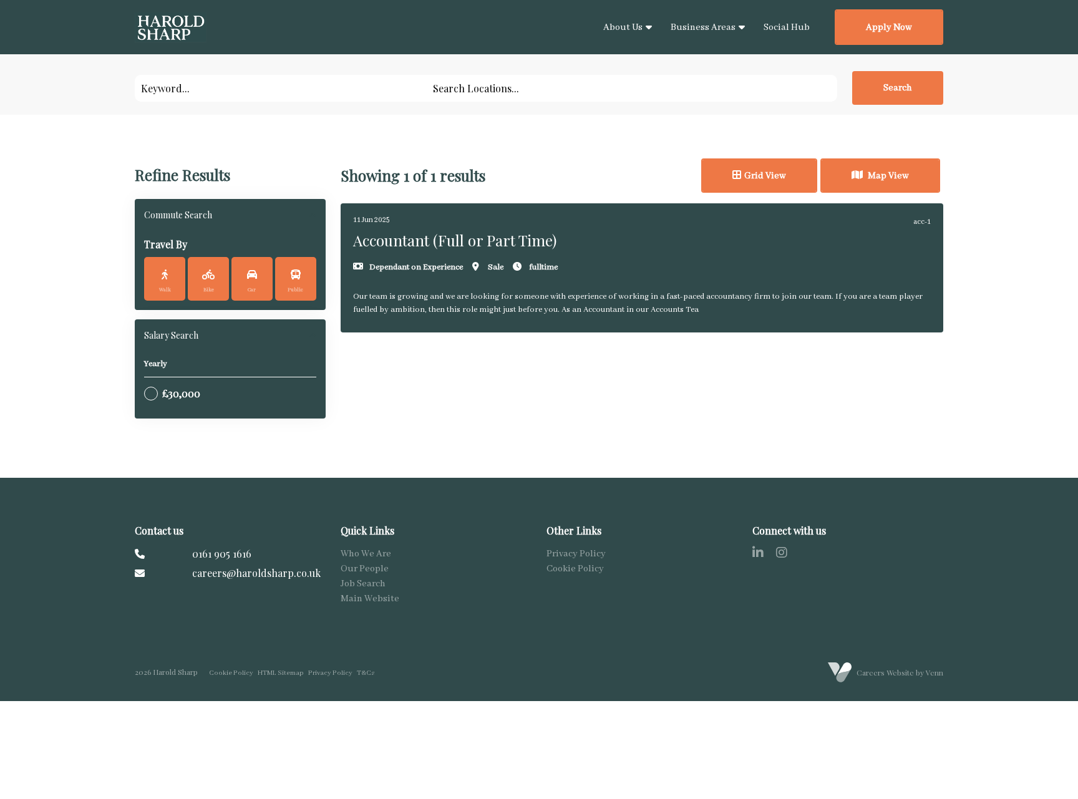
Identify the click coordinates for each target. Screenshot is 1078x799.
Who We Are (366, 553)
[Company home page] (170, 27)
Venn (934, 672)
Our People (365, 568)
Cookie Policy (575, 568)
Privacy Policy (576, 553)
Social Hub (787, 27)
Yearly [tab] (155, 364)
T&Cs (365, 673)
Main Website (370, 598)
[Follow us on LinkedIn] (758, 554)
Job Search (363, 583)
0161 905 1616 (221, 553)
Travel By (165, 244)
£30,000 (181, 393)
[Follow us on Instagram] (781, 554)
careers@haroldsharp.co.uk (256, 572)
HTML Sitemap (281, 673)
